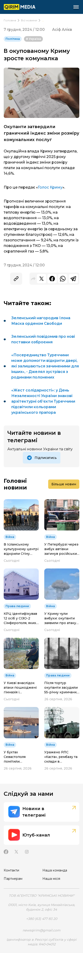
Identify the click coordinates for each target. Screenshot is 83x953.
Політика (13, 39)
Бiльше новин (63, 484)
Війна (10, 537)
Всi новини (29, 20)
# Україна (33, 39)
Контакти (11, 870)
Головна (10, 20)
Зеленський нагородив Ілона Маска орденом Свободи (40, 321)
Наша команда (54, 870)
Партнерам (13, 879)
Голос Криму (50, 187)
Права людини (17, 606)
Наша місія (51, 879)
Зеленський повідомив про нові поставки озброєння (43, 339)
